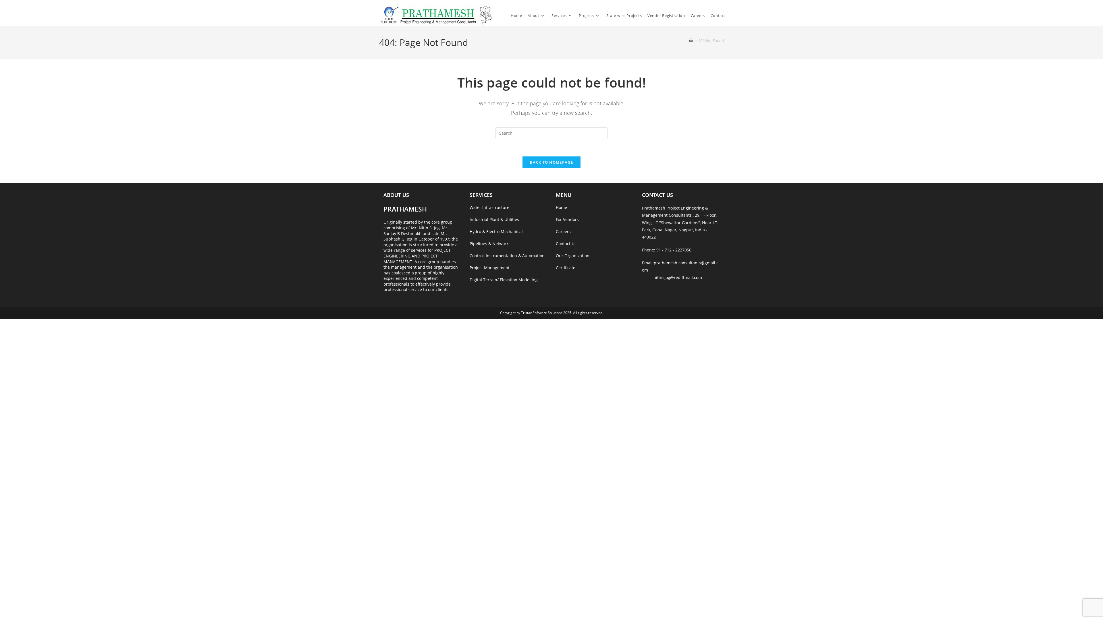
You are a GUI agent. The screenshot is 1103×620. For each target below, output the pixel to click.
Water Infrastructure (489, 207)
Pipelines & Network (489, 243)
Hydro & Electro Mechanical (496, 231)
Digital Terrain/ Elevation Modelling (504, 279)
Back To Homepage (551, 162)
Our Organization (572, 255)
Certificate (565, 267)
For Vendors (567, 219)
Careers (563, 231)
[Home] (691, 40)
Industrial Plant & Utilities (494, 219)
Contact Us (566, 243)
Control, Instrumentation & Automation (507, 255)
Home (561, 207)
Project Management (490, 267)
